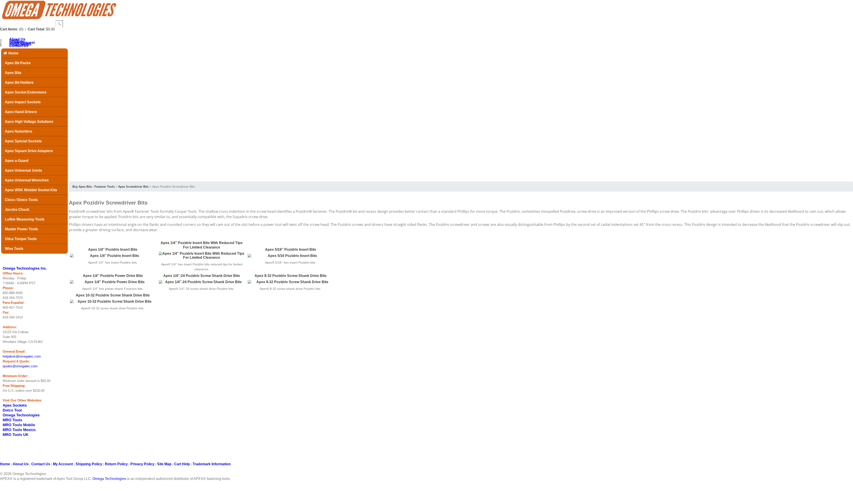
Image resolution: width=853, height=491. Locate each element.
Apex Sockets (15, 405)
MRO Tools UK (15, 434)
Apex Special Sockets (23, 141)
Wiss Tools (14, 248)
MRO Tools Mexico (19, 429)
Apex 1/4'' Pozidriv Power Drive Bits (113, 276)
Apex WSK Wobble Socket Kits (31, 190)
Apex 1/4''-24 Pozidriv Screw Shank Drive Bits (201, 276)
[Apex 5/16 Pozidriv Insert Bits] (290, 256)
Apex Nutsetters (18, 131)
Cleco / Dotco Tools (21, 200)
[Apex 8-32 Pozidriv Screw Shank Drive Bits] (290, 282)
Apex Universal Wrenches (27, 180)
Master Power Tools (21, 229)
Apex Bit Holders (19, 82)
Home (13, 53)
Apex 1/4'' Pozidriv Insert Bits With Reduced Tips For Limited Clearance (202, 245)
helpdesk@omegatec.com (22, 356)
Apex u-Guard (16, 161)
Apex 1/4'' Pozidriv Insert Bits (112, 249)
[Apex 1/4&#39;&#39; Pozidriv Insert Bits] (113, 256)
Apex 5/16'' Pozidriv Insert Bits (290, 249)
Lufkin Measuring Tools (24, 219)
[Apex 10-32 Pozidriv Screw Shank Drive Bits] (113, 301)
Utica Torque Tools (21, 239)
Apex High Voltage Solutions (29, 121)
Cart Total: (36, 29)
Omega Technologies (21, 415)
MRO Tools (12, 420)
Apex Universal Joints (23, 170)
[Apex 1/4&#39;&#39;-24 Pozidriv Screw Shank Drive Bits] (201, 282)
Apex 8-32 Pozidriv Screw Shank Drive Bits (291, 276)
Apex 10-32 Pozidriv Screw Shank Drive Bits (113, 295)
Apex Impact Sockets (23, 102)
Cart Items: (9, 29)
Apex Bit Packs (18, 63)
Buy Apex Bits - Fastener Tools (93, 186)
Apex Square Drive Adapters (29, 151)
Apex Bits (13, 73)
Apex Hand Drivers (21, 112)
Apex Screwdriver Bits (133, 186)
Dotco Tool (12, 410)
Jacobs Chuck (17, 209)
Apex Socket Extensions (25, 92)
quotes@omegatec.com (20, 366)
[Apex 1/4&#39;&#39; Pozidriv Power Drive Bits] (113, 282)
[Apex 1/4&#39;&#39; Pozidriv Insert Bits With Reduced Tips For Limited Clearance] (201, 255)
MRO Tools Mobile (19, 425)
